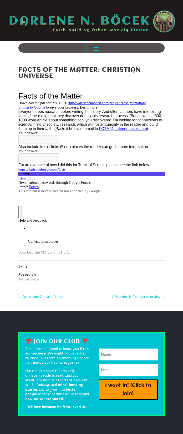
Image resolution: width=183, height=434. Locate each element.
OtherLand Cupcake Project (41, 296)
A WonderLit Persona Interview (138, 296)
